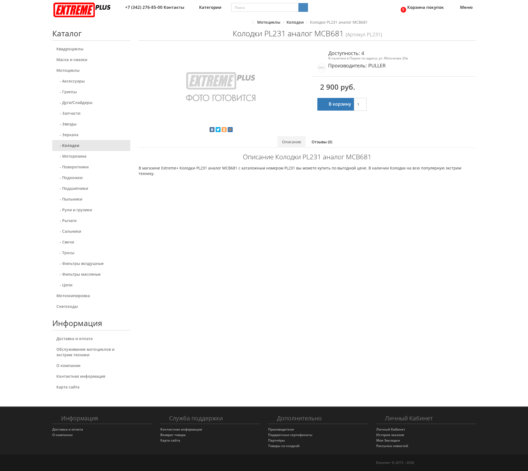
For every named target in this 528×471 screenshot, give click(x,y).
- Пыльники (69, 199)
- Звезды (66, 124)
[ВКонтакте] (212, 129)
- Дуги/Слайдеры (74, 102)
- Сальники (68, 231)
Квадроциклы (69, 48)
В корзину (339, 104)
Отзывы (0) (322, 141)
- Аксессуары (70, 81)
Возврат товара (173, 434)
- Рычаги (66, 220)
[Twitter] (218, 129)
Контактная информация (80, 376)
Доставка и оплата (74, 338)
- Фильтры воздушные (80, 263)
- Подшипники (72, 188)
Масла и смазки (71, 59)
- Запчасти (68, 113)
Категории (210, 7)
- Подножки (69, 177)
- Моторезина (71, 156)
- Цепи (64, 284)
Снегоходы (67, 306)
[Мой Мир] (230, 129)
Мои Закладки (388, 440)
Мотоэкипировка (73, 295)
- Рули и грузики (74, 209)
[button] (421, 7)
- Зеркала (67, 134)
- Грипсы (66, 91)
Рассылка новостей (392, 445)
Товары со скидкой (283, 445)
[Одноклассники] (224, 129)
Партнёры (276, 440)
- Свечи (65, 242)
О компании (68, 365)
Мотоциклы (67, 70)
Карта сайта (67, 387)
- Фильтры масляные (78, 274)
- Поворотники (72, 166)
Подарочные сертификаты (290, 434)
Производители (281, 429)
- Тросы (65, 252)
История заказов (390, 434)
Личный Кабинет (390, 429)
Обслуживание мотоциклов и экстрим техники (85, 352)
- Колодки (67, 145)
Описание (291, 141)
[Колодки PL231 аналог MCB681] (221, 88)
